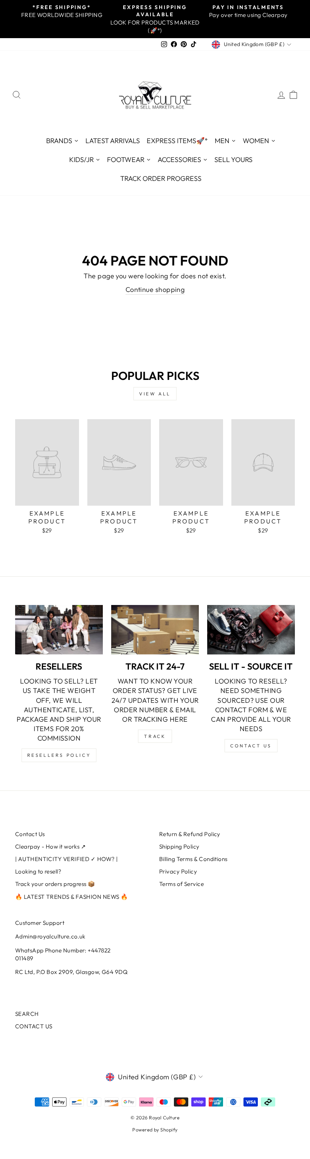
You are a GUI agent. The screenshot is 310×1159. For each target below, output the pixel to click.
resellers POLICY (59, 755)
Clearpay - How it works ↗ (50, 846)
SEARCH (27, 1013)
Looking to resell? (38, 871)
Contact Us (30, 834)
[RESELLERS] (59, 629)
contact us (251, 745)
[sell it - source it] (251, 629)
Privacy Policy (178, 871)
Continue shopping (155, 289)
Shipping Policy (179, 846)
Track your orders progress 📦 (55, 883)
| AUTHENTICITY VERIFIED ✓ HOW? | (66, 859)
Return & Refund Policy (189, 834)
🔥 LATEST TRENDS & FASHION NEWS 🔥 (71, 896)
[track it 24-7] (155, 629)
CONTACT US (34, 1026)
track (155, 736)
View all (155, 394)
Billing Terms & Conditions (193, 859)
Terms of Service (181, 883)
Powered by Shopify (154, 1130)
